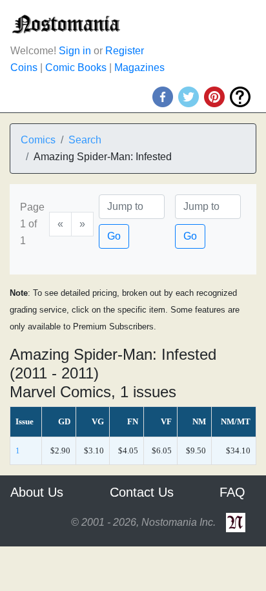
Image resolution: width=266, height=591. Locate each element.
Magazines (139, 67)
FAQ (232, 492)
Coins (23, 67)
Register (124, 50)
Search (84, 139)
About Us (36, 492)
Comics (38, 139)
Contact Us (142, 492)
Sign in (75, 50)
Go (114, 236)
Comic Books (76, 67)
